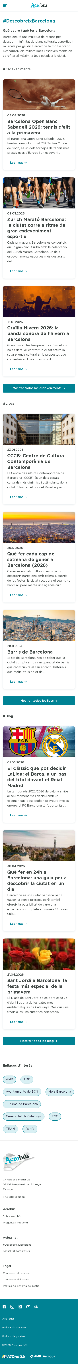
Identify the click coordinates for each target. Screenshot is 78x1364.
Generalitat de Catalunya (23, 1116)
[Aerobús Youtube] (28, 1308)
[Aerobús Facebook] (4, 1308)
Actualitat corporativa (16, 1251)
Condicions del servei (16, 1279)
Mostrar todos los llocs (37, 700)
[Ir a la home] (39, 7)
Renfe (30, 1128)
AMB (9, 1079)
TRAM (10, 1128)
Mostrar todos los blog (37, 1041)
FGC (55, 1116)
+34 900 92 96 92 (14, 1197)
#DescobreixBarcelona (17, 1245)
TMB (27, 1079)
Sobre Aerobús (12, 1216)
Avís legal (8, 1319)
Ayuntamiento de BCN (22, 1091)
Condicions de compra (16, 1273)
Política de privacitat (15, 1327)
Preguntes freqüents (15, 1222)
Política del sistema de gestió (21, 1286)
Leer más (16, 162)
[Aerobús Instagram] (12, 1308)
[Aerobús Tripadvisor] (36, 1308)
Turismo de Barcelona (22, 1104)
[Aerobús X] (20, 1308)
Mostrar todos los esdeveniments (37, 388)
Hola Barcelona (60, 1091)
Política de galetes (13, 1336)
